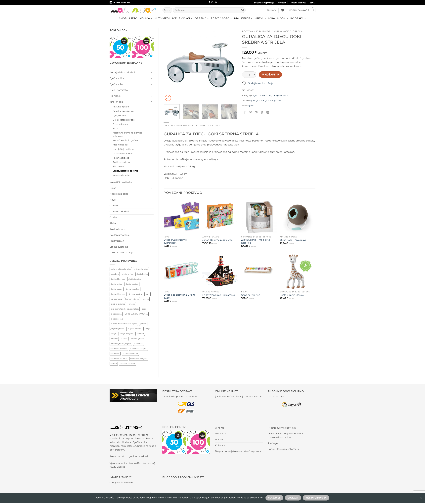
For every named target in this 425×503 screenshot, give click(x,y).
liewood (140, 333)
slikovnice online (130, 353)
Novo (113, 199)
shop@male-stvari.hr (122, 482)
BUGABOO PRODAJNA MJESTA (183, 477)
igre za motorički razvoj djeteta (125, 309)
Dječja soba (220, 18)
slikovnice (115, 353)
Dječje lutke (119, 115)
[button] (271, 10)
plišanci (124, 338)
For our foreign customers (283, 449)
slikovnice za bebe (119, 358)
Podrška (297, 18)
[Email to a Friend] (256, 112)
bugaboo (115, 274)
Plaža (113, 223)
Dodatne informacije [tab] (184, 125)
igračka (145, 299)
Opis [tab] (166, 125)
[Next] (231, 65)
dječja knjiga (127, 274)
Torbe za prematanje (121, 252)
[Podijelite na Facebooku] (245, 112)
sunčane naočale (127, 363)
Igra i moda (277, 18)
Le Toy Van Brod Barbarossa (218, 295)
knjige (113, 333)
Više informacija (315, 498)
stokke (114, 363)
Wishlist (219, 439)
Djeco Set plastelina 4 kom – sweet (180, 296)
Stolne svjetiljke (119, 246)
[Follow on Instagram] (212, 2)
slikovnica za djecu (138, 348)
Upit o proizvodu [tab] (210, 125)
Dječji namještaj (119, 90)
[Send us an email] (215, 2)
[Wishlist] (282, 10)
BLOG (312, 2)
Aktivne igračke (121, 106)
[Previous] (169, 65)
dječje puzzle (117, 289)
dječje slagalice (132, 289)
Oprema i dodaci (119, 211)
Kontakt (282, 2)
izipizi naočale (117, 319)
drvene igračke (135, 294)
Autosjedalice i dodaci (172, 18)
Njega (259, 18)
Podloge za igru (121, 162)
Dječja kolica (117, 78)
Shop (123, 18)
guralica (260, 100)
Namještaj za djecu (123, 149)
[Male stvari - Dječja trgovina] (134, 10)
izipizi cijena (116, 314)
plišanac (114, 338)
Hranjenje (242, 18)
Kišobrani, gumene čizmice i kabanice (128, 134)
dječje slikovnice (118, 294)
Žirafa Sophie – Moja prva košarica (255, 241)
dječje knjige (116, 284)
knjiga (147, 328)
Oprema (201, 18)
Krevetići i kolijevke (121, 182)
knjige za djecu (126, 333)
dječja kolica (142, 274)
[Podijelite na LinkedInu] (267, 112)
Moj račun (220, 433)
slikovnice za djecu (138, 358)
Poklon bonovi (118, 229)
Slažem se (274, 498)
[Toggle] (152, 72)
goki (147, 294)
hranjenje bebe (132, 299)
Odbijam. (293, 498)
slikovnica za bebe (119, 348)
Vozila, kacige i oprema (125, 171)
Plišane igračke (121, 158)
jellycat (143, 323)
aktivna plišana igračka (121, 269)
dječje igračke (134, 279)
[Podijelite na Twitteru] (250, 112)
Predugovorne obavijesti (282, 427)
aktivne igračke (141, 269)
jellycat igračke (117, 328)
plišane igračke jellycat (121, 343)
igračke (131, 304)
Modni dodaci (120, 144)
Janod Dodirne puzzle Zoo (217, 240)
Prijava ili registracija (264, 2)
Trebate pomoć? (298, 2)
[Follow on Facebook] (209, 2)
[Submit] (242, 10)
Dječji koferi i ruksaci (124, 120)
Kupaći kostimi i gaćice (125, 140)
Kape (115, 128)
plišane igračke (137, 338)
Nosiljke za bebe (119, 193)
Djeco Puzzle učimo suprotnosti (175, 241)
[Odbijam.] (421, 499)
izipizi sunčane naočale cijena (124, 323)
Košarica (220, 445)
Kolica (145, 18)
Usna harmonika (250, 295)
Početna (247, 31)
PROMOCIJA (117, 240)
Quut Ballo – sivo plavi (293, 240)
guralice (269, 100)
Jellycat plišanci (134, 328)
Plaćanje (273, 443)
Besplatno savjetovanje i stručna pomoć (238, 451)
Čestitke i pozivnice (123, 111)
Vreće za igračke (121, 175)
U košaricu (270, 74)
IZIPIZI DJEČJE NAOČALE (136, 314)
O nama (219, 427)
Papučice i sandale (123, 153)
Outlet (113, 217)
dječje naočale (132, 284)
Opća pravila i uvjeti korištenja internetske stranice (285, 435)
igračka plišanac (118, 304)
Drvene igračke (121, 124)
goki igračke (116, 299)
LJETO (133, 18)
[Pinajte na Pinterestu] (261, 112)
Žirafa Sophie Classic (292, 295)
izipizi (144, 309)
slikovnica (138, 343)
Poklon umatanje (119, 234)
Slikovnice (118, 166)
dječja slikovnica (118, 279)
